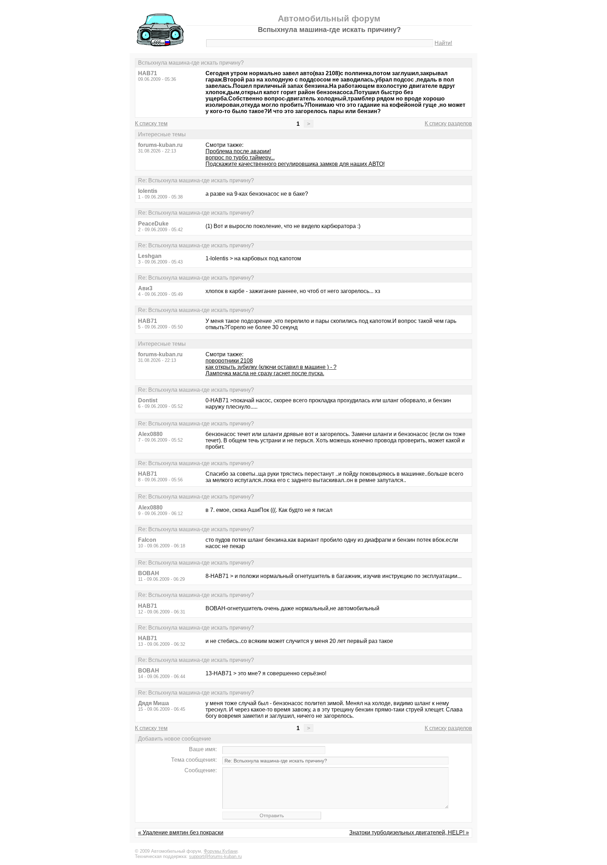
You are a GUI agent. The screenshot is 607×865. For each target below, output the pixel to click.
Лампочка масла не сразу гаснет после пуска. (264, 373)
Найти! (443, 43)
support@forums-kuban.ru (215, 856)
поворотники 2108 (229, 361)
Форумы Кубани (220, 851)
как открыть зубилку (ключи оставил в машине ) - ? (271, 367)
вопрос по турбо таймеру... (240, 158)
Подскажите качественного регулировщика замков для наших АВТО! (295, 164)
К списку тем (151, 123)
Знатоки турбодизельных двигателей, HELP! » (409, 832)
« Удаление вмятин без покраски (180, 832)
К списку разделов (448, 123)
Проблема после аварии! (238, 151)
